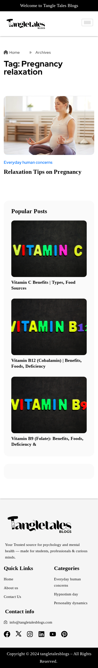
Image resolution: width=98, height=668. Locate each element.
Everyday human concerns (28, 162)
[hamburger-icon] (87, 22)
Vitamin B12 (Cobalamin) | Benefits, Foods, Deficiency (46, 363)
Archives (43, 52)
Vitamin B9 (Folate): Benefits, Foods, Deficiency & (47, 441)
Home (14, 52)
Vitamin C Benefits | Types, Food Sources (43, 285)
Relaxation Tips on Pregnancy (42, 172)
